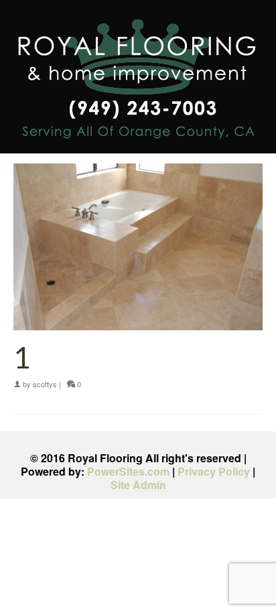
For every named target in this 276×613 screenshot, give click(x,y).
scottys (45, 384)
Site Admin (138, 484)
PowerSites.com (128, 471)
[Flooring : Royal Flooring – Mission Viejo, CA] (138, 81)
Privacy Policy (214, 471)
